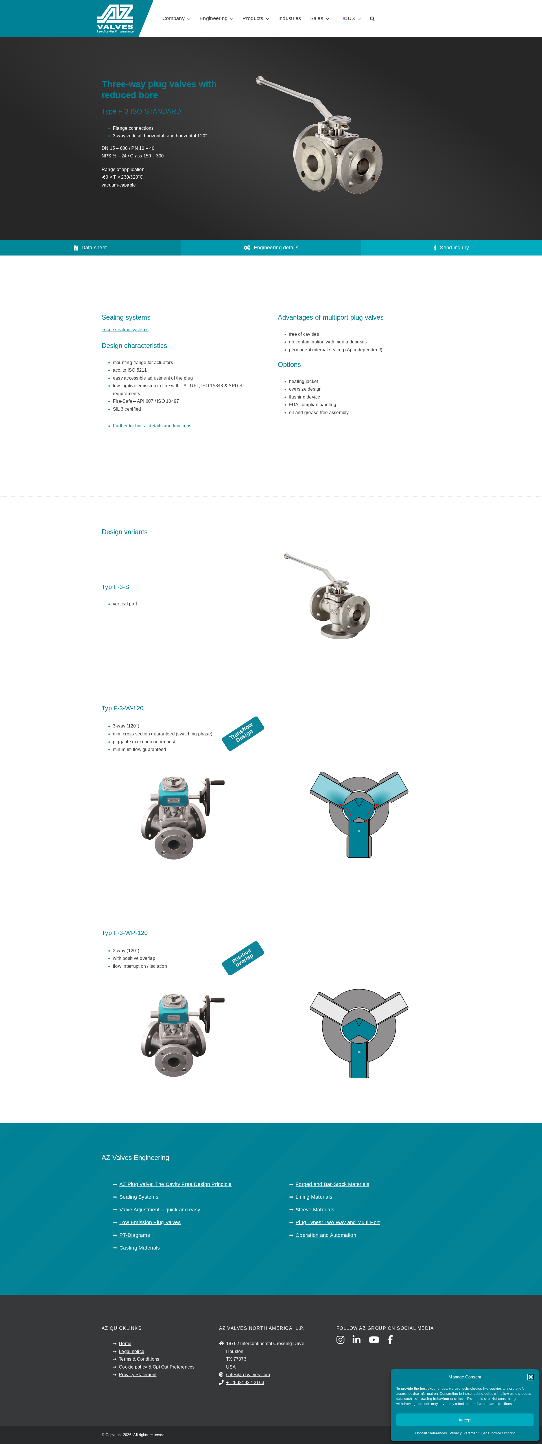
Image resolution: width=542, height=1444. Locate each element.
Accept (464, 1419)
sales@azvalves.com (248, 1374)
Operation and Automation (326, 1235)
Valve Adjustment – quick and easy (159, 1210)
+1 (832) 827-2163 (245, 1382)
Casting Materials (139, 1248)
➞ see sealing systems (125, 329)
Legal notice (131, 1351)
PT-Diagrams (134, 1235)
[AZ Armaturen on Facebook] (393, 1345)
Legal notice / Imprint (498, 1433)
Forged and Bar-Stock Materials (332, 1184)
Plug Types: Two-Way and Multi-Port (338, 1222)
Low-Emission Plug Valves (150, 1222)
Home (125, 1343)
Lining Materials (314, 1197)
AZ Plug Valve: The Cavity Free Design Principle (175, 1184)
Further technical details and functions (152, 425)
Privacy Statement (464, 1433)
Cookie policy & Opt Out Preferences (156, 1367)
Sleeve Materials (315, 1210)
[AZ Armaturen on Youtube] (377, 1345)
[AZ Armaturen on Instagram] (343, 1345)
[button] (531, 1377)
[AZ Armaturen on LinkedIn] (360, 1345)
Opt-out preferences (431, 1433)
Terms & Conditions (139, 1359)
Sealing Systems (138, 1197)
